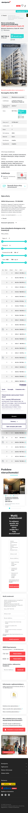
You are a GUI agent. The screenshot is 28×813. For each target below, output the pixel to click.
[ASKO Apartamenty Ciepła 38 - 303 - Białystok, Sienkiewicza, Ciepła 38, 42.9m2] (26, 451)
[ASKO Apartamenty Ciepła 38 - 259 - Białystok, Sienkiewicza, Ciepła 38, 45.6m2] (26, 371)
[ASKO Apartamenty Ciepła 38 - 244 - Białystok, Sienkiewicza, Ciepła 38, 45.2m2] (26, 339)
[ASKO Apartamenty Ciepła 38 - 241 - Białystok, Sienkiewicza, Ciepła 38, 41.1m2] (26, 334)
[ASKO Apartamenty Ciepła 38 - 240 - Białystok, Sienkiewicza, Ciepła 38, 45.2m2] (26, 329)
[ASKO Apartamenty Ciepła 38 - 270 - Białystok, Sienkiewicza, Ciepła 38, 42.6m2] (26, 381)
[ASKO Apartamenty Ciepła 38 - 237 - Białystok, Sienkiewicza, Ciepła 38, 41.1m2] (26, 320)
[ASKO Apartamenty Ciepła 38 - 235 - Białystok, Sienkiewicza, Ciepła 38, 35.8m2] (26, 315)
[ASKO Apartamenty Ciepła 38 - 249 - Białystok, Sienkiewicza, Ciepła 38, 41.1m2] (26, 353)
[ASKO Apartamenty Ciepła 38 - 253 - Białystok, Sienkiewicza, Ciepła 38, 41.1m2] (26, 367)
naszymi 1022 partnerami (13, 399)
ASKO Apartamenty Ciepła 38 (12, 26)
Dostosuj (13, 421)
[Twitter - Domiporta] (9, 795)
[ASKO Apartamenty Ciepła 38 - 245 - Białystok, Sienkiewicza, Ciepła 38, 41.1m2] (26, 343)
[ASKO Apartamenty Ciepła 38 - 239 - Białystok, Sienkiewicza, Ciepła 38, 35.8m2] (26, 324)
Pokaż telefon (17, 653)
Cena (3, 259)
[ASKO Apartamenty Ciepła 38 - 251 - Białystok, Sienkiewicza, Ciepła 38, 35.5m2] (26, 357)
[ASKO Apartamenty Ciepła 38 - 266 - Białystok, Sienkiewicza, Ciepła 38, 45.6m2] (26, 376)
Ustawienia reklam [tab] (21, 389)
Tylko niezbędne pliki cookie (14, 426)
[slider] (2, 241)
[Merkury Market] (8, 784)
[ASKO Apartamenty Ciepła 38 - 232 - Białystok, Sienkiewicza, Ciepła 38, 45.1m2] (26, 310)
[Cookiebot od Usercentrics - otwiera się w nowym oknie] (19, 385)
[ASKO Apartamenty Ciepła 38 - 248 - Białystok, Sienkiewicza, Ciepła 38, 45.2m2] (26, 348)
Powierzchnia (6, 252)
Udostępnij (9, 45)
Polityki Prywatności (13, 807)
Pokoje (4, 245)
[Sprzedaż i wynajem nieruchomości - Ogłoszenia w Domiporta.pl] (6, 2)
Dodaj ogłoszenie (18, 6)
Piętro (4, 238)
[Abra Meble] (9, 788)
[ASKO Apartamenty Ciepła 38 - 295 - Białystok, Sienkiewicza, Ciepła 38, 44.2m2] (26, 433)
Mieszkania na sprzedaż (18, 97)
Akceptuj (14, 416)
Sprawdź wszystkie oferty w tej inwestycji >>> (13, 90)
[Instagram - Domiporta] (5, 795)
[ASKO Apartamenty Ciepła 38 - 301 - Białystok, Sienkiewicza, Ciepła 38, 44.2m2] (26, 447)
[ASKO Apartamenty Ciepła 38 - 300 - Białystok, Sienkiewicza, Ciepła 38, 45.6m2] (26, 442)
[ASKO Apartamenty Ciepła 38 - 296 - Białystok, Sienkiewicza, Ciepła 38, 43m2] (26, 437)
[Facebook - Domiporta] (2, 795)
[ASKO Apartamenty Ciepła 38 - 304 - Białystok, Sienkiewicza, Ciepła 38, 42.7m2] (26, 456)
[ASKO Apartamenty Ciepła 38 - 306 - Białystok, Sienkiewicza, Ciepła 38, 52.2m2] (26, 461)
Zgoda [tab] (3, 389)
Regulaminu (4, 807)
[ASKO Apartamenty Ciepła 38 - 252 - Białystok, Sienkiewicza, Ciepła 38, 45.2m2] (26, 362)
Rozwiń (5, 218)
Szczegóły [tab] (10, 389)
